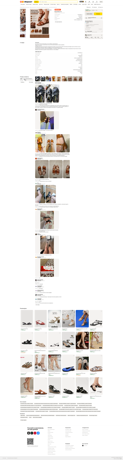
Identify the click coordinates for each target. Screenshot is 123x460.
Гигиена (49, 433)
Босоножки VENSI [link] (65, 373)
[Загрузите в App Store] (28, 434)
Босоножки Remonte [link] (65, 396)
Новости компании (85, 429)
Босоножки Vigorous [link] (24, 396)
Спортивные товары (51, 448)
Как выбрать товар (68, 429)
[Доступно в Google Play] (31, 434)
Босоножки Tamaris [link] (79, 396)
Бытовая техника (50, 432)
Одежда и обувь (50, 436)
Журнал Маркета (68, 436)
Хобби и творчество (51, 442)
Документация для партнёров (70, 448)
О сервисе (67, 433)
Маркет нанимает (85, 435)
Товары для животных (51, 449)
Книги (49, 445)
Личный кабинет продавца (69, 445)
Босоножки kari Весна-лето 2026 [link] (95, 350)
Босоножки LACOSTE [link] (24, 350)
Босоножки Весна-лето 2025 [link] (80, 373)
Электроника (50, 435)
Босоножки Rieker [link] (23, 373)
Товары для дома (50, 438)
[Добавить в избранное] (32, 311)
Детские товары (50, 452)
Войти (101, 1)
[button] (58, 9)
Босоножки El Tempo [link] (65, 350)
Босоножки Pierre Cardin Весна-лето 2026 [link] (54, 374)
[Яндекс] (120, 458)
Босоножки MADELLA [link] (93, 373)
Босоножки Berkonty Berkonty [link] (53, 350)
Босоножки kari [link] (64, 328)
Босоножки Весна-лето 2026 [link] (53, 328)
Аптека (49, 439)
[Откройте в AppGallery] (35, 434)
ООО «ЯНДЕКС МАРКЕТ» (118, 457)
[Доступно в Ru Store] (38, 434)
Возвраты (66, 435)
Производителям (85, 432)
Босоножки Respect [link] (93, 328)
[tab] (22, 4)
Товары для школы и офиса (52, 446)
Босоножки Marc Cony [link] (24, 328)
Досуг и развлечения (51, 429)
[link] (26, 403)
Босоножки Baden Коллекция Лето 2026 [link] (40, 351)
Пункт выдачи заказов (85, 433)
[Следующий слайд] (51, 23)
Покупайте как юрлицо (69, 432)
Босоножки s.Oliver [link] (51, 396)
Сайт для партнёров (68, 449)
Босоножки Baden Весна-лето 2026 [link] (81, 328)
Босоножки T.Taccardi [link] (79, 350)
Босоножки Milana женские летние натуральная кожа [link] (40, 396)
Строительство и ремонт (52, 451)
